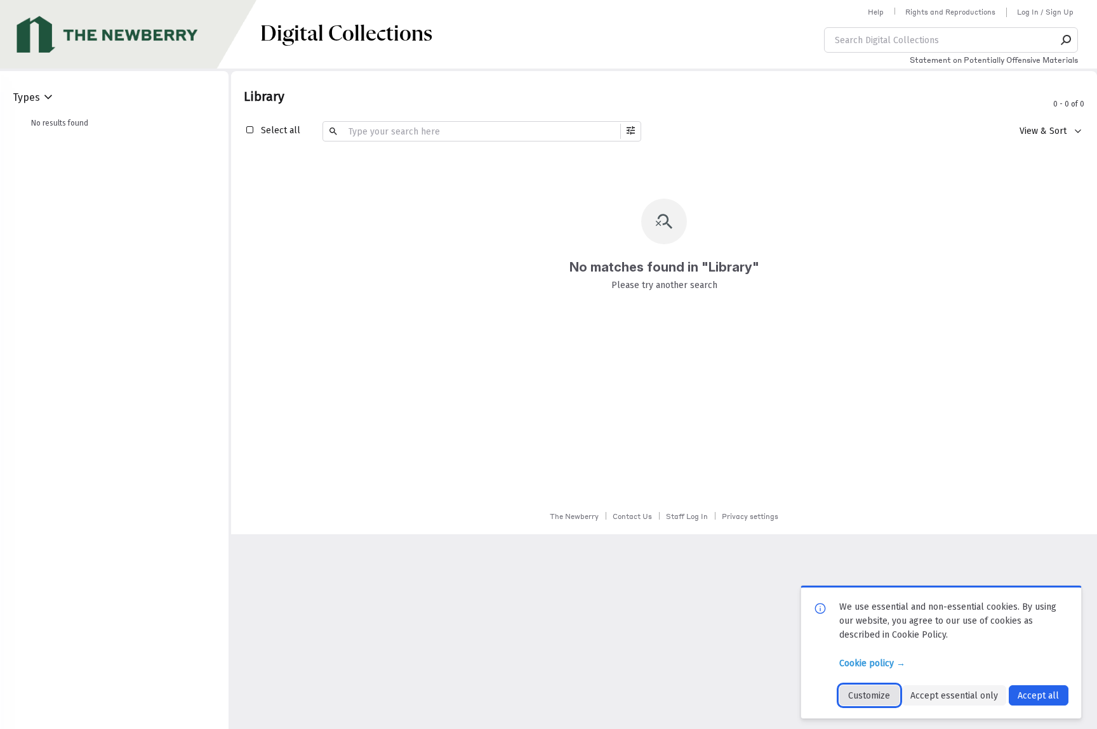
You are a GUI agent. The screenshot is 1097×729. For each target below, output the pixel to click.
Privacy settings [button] (750, 516)
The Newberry (574, 516)
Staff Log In (687, 516)
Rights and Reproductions (950, 12)
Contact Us (632, 516)
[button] (1066, 39)
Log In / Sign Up (1045, 12)
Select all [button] (280, 130)
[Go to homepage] (130, 34)
